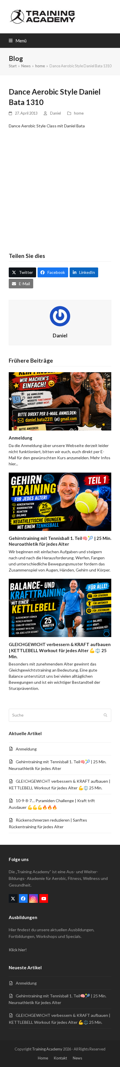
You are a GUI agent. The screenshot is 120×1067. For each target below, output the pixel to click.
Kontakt (60, 1058)
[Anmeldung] (60, 400)
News (77, 1058)
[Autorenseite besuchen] (60, 315)
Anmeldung (20, 437)
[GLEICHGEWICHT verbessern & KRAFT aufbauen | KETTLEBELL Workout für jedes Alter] (60, 607)
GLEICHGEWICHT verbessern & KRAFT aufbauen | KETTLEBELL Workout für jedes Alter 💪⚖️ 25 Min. (60, 650)
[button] (18, 40)
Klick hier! (18, 949)
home (79, 113)
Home (43, 1058)
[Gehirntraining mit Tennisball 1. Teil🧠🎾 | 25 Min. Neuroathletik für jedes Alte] (60, 501)
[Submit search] (105, 715)
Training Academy (47, 1049)
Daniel (55, 113)
